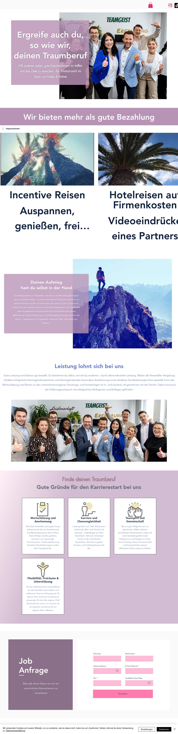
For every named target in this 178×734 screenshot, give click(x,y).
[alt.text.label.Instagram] (170, 5)
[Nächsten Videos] (174, 158)
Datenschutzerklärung (15, 730)
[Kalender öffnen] (117, 671)
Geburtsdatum (99, 666)
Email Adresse (131, 666)
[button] (150, 5)
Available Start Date (134, 678)
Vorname (97, 654)
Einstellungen (147, 729)
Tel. (94, 678)
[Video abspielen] (47, 159)
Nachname (130, 654)
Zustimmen (164, 729)
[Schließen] (174, 729)
